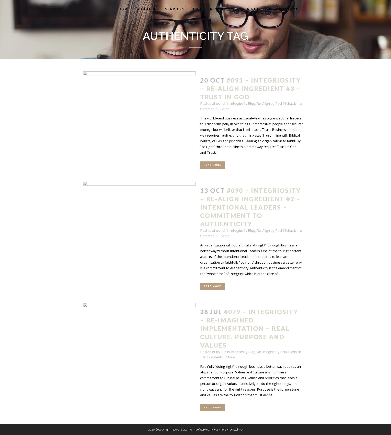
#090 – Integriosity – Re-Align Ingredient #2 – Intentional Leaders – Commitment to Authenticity (250, 207)
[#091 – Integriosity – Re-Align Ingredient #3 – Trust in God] (139, 108)
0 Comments (213, 357)
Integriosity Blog (242, 104)
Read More (212, 165)
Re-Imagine (266, 352)
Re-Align (263, 104)
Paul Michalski (286, 104)
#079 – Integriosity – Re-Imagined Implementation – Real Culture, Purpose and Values (249, 328)
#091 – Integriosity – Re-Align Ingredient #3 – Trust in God (250, 88)
